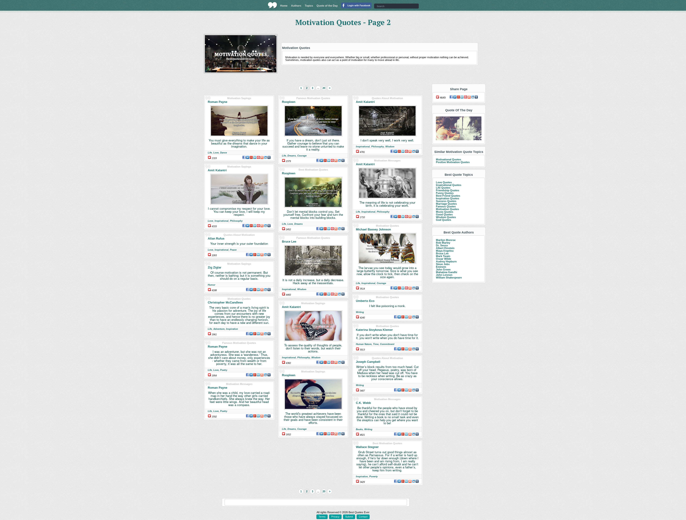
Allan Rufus (216, 238)
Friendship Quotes (447, 190)
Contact (363, 516)
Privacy (335, 516)
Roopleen (288, 102)
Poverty (373, 476)
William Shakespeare (449, 277)
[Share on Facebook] (244, 157)
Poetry (223, 370)
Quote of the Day (327, 5)
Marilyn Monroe (446, 240)
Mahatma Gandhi (446, 272)
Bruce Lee (289, 241)
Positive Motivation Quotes (453, 162)
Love (216, 152)
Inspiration (232, 329)
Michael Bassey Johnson (373, 229)
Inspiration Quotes (447, 198)
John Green (443, 269)
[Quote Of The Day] (459, 128)
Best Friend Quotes (448, 195)
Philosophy (236, 221)
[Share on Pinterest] (258, 157)
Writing (360, 312)
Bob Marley (443, 242)
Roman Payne (217, 102)
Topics (309, 5)
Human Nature (364, 344)
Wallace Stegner (367, 447)
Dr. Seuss (442, 245)
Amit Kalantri (217, 170)
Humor (211, 284)
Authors (296, 5)
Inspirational (221, 221)
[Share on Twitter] (247, 157)
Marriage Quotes (446, 203)
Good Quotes (444, 214)
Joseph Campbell (368, 362)
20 (323, 87)
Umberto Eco (365, 301)
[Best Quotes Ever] (272, 5)
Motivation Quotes (447, 209)
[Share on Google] (251, 157)
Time (376, 344)
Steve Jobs (443, 264)
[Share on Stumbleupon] (262, 157)
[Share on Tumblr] (269, 157)
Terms (322, 516)
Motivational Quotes (448, 159)
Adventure (219, 329)
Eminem (441, 266)
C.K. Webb (363, 403)
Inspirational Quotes (448, 184)
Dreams (291, 155)
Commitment (387, 344)
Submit (349, 516)
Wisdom (301, 289)
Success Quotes (446, 201)
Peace (233, 249)
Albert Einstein (445, 248)
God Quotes (443, 219)
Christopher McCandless (225, 302)
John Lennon (444, 274)
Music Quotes (444, 211)
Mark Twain (443, 256)
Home (283, 5)
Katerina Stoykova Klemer (374, 330)
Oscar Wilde (443, 258)
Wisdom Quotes (446, 217)
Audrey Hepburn (446, 261)
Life (210, 152)
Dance (223, 152)
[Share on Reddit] (265, 157)
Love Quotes (444, 182)
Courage (302, 155)
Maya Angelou (445, 250)
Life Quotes (443, 187)
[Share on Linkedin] (254, 157)
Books (359, 429)
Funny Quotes (445, 193)
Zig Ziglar (214, 267)
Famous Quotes (446, 206)
